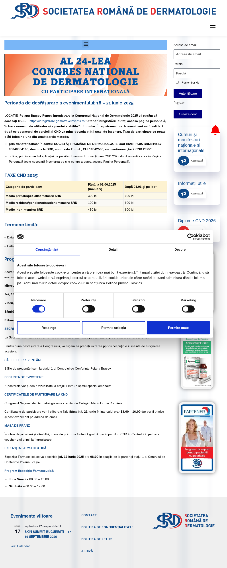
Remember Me (190, 82)
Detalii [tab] (114, 249)
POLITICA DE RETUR (96, 539)
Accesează (197, 160)
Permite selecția (113, 328)
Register (179, 102)
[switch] (88, 309)
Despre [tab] (180, 249)
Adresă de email (185, 45)
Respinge (48, 328)
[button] (85, 44)
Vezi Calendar (20, 546)
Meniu (213, 27)
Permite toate (178, 328)
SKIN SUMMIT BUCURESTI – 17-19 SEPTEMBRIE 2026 (48, 534)
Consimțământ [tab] (46, 249)
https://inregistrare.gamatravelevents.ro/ (57, 121)
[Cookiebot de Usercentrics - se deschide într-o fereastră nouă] (190, 236)
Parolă (178, 64)
